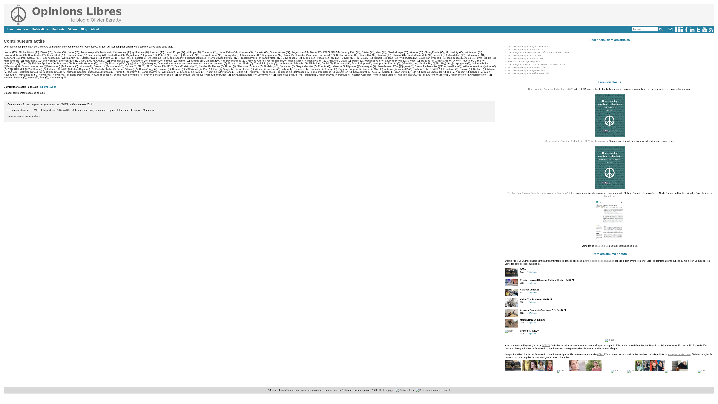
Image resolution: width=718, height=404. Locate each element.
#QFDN (546, 345)
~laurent (115, 66)
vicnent (438, 55)
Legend (163, 69)
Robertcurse (49, 57)
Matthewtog (56, 77)
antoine (388, 69)
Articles (408, 390)
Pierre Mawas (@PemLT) (333, 74)
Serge (226, 69)
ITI (147, 66)
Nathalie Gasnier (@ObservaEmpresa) (89, 72)
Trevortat (207, 52)
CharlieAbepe (395, 52)
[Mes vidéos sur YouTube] (705, 31)
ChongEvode (431, 52)
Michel (313, 63)
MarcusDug (95, 55)
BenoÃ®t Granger (83, 63)
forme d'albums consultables (599, 261)
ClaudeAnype (89, 57)
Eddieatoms (473, 55)
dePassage (299, 72)
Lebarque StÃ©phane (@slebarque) (352, 66)
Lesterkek (140, 57)
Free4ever (449, 69)
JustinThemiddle (417, 55)
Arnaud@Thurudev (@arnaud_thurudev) (307, 55)
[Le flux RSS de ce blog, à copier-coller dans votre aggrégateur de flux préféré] (711, 31)
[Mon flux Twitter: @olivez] (698, 31)
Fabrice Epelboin (42, 63)
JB (139, 66)
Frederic (233, 63)
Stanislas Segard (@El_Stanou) (295, 74)
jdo (449, 72)
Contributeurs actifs (24, 41)
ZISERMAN (441, 60)
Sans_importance (321, 72)
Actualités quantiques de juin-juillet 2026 (528, 46)
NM (414, 72)
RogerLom (298, 52)
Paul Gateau (28, 57)
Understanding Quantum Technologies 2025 (550, 89)
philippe (191, 52)
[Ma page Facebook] (686, 31)
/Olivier (345, 57)
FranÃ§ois (137, 60)
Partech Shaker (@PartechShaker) (114, 69)
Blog (84, 29)
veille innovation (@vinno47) (479, 66)
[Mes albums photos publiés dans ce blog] (679, 31)
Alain (256, 66)
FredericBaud (372, 60)
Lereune (69, 66)
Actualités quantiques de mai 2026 (525, 49)
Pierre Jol (108, 57)
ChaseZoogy (146, 69)
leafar (103, 52)
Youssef (460, 72)
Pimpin (322, 66)
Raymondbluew (13, 55)
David (344, 60)
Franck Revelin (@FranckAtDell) (258, 57)
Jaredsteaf (454, 55)
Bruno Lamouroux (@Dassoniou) (41, 66)
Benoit (378, 57)
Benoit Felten (242, 69)
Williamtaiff (168, 72)
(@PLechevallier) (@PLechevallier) (252, 74)
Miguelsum (132, 55)
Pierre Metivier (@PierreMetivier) (469, 74)
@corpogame (459, 63)
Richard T (419, 69)
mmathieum (26, 74)
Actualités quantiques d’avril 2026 (525, 55)
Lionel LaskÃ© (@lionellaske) (184, 57)
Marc (378, 52)
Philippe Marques (231, 60)
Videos (72, 29)
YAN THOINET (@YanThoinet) (25, 69)
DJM (197, 72)
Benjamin (62, 63)
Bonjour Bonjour (348, 69)
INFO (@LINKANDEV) (93, 60)
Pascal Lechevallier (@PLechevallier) (436, 66)
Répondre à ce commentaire (23, 116)
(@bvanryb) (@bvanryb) (51, 74)
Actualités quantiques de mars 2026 (526, 58)
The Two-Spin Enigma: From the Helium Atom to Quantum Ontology (541, 193)
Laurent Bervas (393, 60)
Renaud (474, 72)
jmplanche (271, 55)
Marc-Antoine (11, 60)
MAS (376, 69)
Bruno (228, 66)
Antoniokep (87, 52)
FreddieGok (118, 60)
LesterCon (114, 55)
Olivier (365, 52)
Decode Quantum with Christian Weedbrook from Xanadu (537, 64)
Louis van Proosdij (430, 57)
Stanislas (242, 66)
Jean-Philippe (360, 63)
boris (366, 69)
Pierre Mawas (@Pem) (220, 57)
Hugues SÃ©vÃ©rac (409, 74)
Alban (258, 69)
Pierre (43, 52)
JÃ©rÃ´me (192, 69)
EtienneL (185, 72)
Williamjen (471, 52)
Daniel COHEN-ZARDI (322, 52)
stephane (283, 63)
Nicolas (413, 52)
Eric (215, 69)
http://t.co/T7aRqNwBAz (57, 110)
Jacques (272, 69)
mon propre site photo (679, 354)
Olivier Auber (277, 52)
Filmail (168, 60)
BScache (299, 63)
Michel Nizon (26, 52)
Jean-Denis (401, 72)
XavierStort (53, 55)
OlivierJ (396, 55)
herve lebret (360, 72)
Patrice (129, 66)
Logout (446, 390)
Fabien (58, 52)
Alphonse (267, 72)
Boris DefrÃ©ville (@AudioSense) (89, 74)
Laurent (154, 52)
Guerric (464, 69)
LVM (479, 57)
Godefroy (269, 66)
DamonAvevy (149, 72)
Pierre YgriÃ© (117, 63)
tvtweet (491, 69)
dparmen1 (31, 60)
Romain (176, 69)
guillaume (138, 52)
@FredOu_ (407, 63)
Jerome (156, 57)
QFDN (600, 354)
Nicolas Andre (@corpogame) (265, 60)
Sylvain (259, 52)
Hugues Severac (13, 77)
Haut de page (386, 390)
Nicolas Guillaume (209, 66)
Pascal (321, 57)
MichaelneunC (250, 55)
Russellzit (99, 66)
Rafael (355, 60)
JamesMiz (365, 55)
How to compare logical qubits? (524, 61)
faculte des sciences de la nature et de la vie (183, 63)
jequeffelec (10, 63)
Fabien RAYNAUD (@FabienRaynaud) (68, 69)
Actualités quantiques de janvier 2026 (527, 70)
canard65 (403, 69)
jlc (489, 57)
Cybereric (299, 69)
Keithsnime (119, 52)
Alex (374, 72)
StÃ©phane (224, 72)
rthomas (243, 52)
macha (7, 52)
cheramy (132, 72)
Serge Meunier (304, 66)
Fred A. (392, 63)
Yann (24, 63)
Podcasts (58, 29)
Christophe (34, 55)
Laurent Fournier (436, 74)
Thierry (252, 72)
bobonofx (9, 57)
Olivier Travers (461, 60)
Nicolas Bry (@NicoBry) (432, 63)
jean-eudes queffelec (459, 57)
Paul (205, 69)
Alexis (332, 60)
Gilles (240, 72)
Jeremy (382, 55)
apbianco (283, 72)
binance (84, 66)
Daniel (325, 63)
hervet (31, 77)
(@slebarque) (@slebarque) (58, 60)
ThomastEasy (74, 55)
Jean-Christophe (184, 66)
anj (333, 57)
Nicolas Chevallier (431, 72)
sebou (285, 69)
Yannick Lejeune (263, 63)
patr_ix (125, 57)
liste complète (602, 246)
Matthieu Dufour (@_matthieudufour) (41, 72)
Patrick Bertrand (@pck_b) (159, 74)
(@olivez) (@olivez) (141, 63)
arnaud (195, 60)
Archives (23, 29)
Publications (40, 29)
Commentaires (432, 390)
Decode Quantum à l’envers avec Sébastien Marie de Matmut (539, 52)
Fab (175, 55)
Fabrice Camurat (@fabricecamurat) (372, 74)
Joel (42, 77)
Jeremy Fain (348, 52)
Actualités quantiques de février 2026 (527, 67)
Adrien (386, 72)
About (95, 29)
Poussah (315, 69)
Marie (246, 63)
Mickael (411, 60)
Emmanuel (340, 63)
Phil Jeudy (362, 57)
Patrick (162, 55)
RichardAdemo (344, 55)
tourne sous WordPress (300, 390)
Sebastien (285, 66)
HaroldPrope (172, 52)
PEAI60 (434, 69)
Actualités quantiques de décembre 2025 (529, 73)
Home (9, 29)
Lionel (307, 57)
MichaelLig (452, 52)
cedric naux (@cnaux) (126, 74)
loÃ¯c (11, 72)
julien (148, 55)
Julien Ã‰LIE (162, 66)
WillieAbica (405, 57)
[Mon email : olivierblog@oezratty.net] (670, 31)
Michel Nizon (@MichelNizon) (305, 60)
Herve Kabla (226, 52)
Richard (477, 69)
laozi (101, 63)
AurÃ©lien (342, 72)
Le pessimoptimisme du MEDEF (49, 104)
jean (390, 57)
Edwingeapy (290, 57)
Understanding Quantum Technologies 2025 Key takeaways (575, 141)
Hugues (425, 60)
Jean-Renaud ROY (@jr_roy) (393, 66)
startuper (378, 63)
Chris (478, 60)
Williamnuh (68, 57)
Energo (329, 69)
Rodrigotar (230, 55)
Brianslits (188, 55)
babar (181, 60)
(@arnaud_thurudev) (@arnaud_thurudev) (203, 74)
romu (119, 72)
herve (71, 52)
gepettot (218, 63)
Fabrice (153, 60)
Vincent (210, 60)
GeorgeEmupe (209, 55)
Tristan (209, 72)
